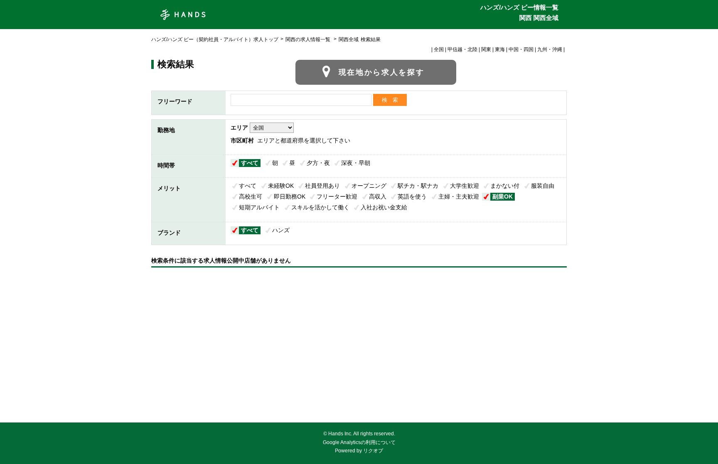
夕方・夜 (318, 163)
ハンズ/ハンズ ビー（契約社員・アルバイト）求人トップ (214, 39)
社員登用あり (322, 185)
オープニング (369, 185)
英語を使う (412, 196)
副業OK (502, 196)
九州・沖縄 (549, 49)
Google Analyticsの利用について (359, 442)
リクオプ (373, 451)
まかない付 (504, 185)
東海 (500, 49)
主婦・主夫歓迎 (458, 196)
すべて (249, 163)
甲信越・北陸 (462, 49)
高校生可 (250, 196)
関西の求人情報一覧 (308, 39)
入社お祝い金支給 (384, 207)
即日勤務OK (289, 196)
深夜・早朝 (355, 163)
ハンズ (281, 230)
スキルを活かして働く (320, 207)
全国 (439, 49)
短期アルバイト (259, 207)
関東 (486, 49)
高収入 (377, 196)
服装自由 (542, 185)
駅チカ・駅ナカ (418, 185)
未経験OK (281, 185)
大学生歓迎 (464, 185)
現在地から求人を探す (382, 72)
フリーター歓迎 (337, 196)
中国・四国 (521, 49)
